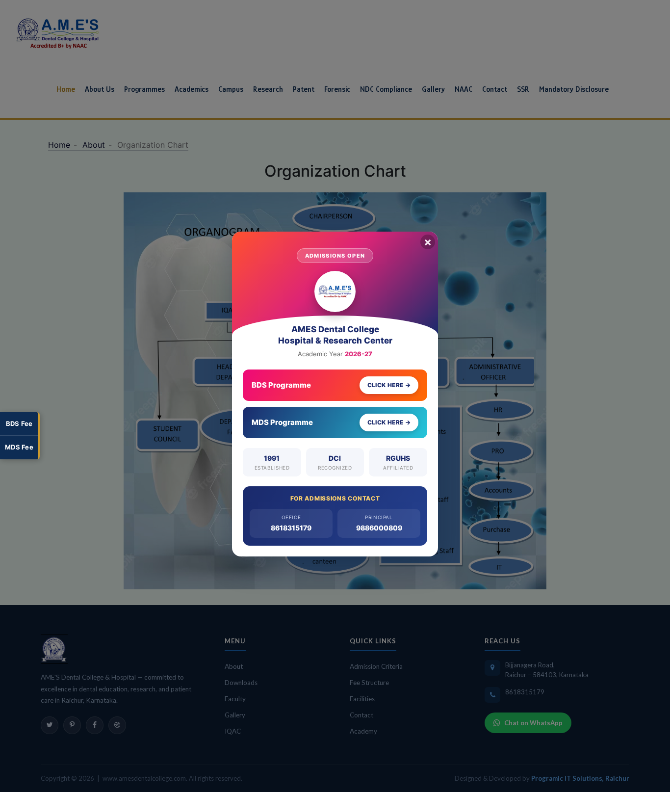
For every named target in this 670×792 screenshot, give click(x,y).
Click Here (389, 385)
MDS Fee (19, 447)
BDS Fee (19, 423)
